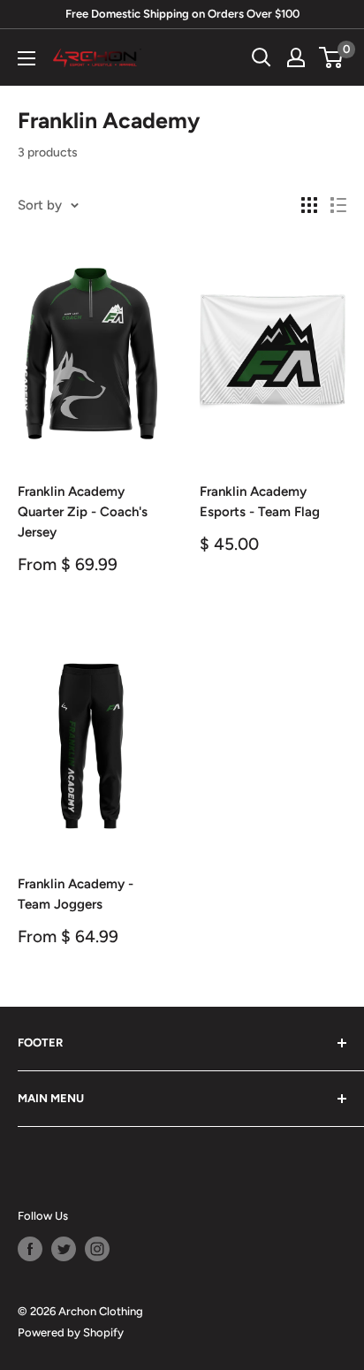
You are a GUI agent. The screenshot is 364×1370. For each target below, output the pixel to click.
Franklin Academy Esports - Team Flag (260, 501)
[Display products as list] (338, 205)
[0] (332, 57)
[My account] (296, 57)
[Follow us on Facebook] (30, 1249)
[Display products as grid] (309, 205)
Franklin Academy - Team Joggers (75, 894)
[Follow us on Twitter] (63, 1249)
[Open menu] (26, 58)
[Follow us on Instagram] (97, 1249)
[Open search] (261, 57)
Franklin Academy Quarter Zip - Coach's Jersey (83, 512)
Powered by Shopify (71, 1332)
